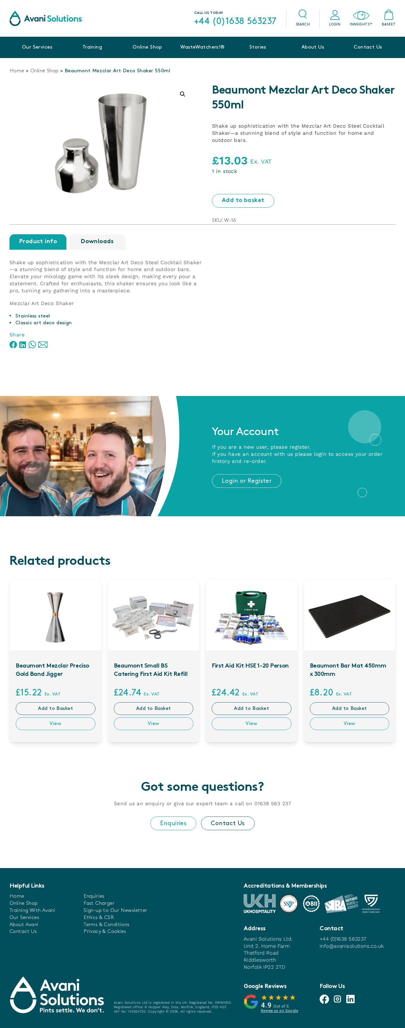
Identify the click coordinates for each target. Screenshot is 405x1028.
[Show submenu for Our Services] (37, 56)
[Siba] (341, 903)
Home (16, 70)
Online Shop (147, 47)
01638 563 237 (272, 803)
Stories (257, 47)
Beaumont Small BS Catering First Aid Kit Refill (151, 670)
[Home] (45, 18)
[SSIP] (288, 903)
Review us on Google (279, 1010)
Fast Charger (99, 903)
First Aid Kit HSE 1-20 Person (250, 666)
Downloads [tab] (97, 242)
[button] (182, 94)
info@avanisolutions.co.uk (352, 946)
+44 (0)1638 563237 (235, 21)
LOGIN (334, 24)
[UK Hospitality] (260, 903)
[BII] (311, 903)
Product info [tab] (38, 242)
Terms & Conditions (107, 924)
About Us (313, 47)
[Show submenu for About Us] (312, 56)
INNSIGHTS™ (361, 24)
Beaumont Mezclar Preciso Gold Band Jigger (52, 670)
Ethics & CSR (99, 917)
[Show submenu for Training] (92, 56)
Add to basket (243, 200)
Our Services (37, 47)
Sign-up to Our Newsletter (115, 910)
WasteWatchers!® (202, 47)
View (55, 723)
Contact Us (368, 47)
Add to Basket (55, 708)
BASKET (389, 24)
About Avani (24, 924)
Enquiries (173, 823)
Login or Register (247, 481)
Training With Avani (32, 910)
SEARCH (303, 24)
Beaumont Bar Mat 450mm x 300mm (348, 670)
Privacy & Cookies (105, 931)
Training (92, 47)
